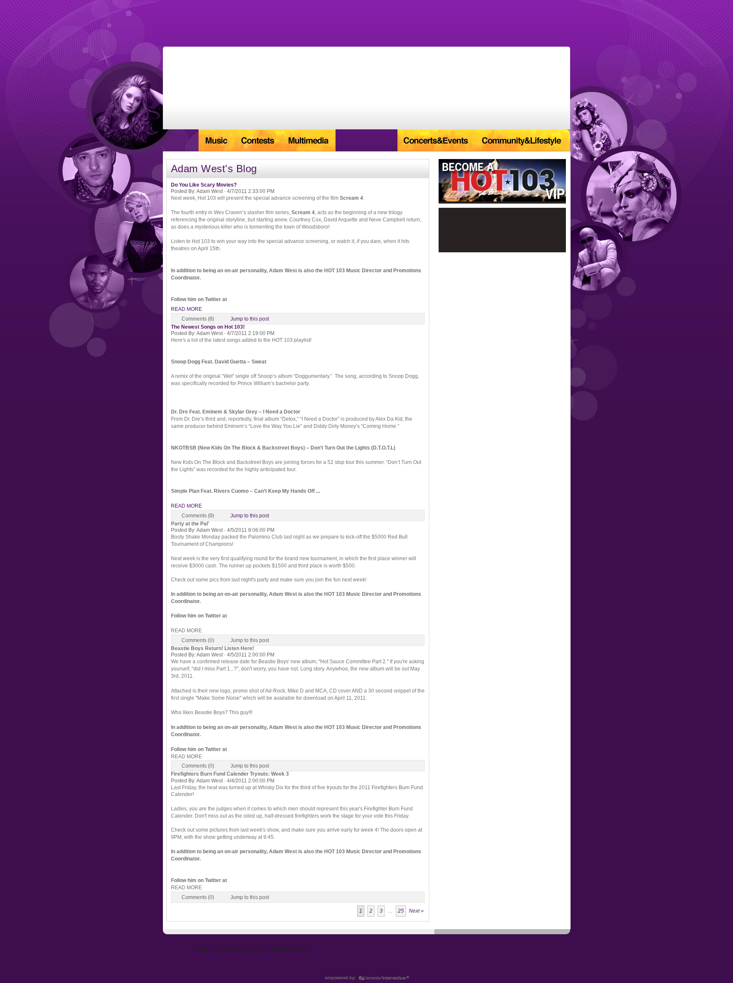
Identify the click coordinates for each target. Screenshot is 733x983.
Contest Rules (290, 949)
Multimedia (308, 140)
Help (258, 949)
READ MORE (186, 309)
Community (523, 140)
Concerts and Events (436, 140)
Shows (366, 140)
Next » (416, 911)
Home (181, 140)
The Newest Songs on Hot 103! (208, 327)
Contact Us (230, 949)
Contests (257, 140)
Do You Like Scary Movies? (204, 185)
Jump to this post (249, 319)
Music (216, 140)
